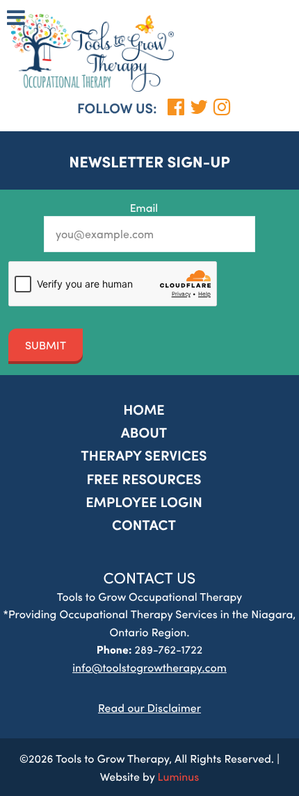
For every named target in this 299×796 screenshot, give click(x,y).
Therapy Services (144, 455)
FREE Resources (143, 479)
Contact (144, 525)
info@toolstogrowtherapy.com (149, 667)
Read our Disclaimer (149, 707)
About (144, 432)
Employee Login (144, 502)
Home (144, 409)
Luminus (179, 776)
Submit (45, 345)
